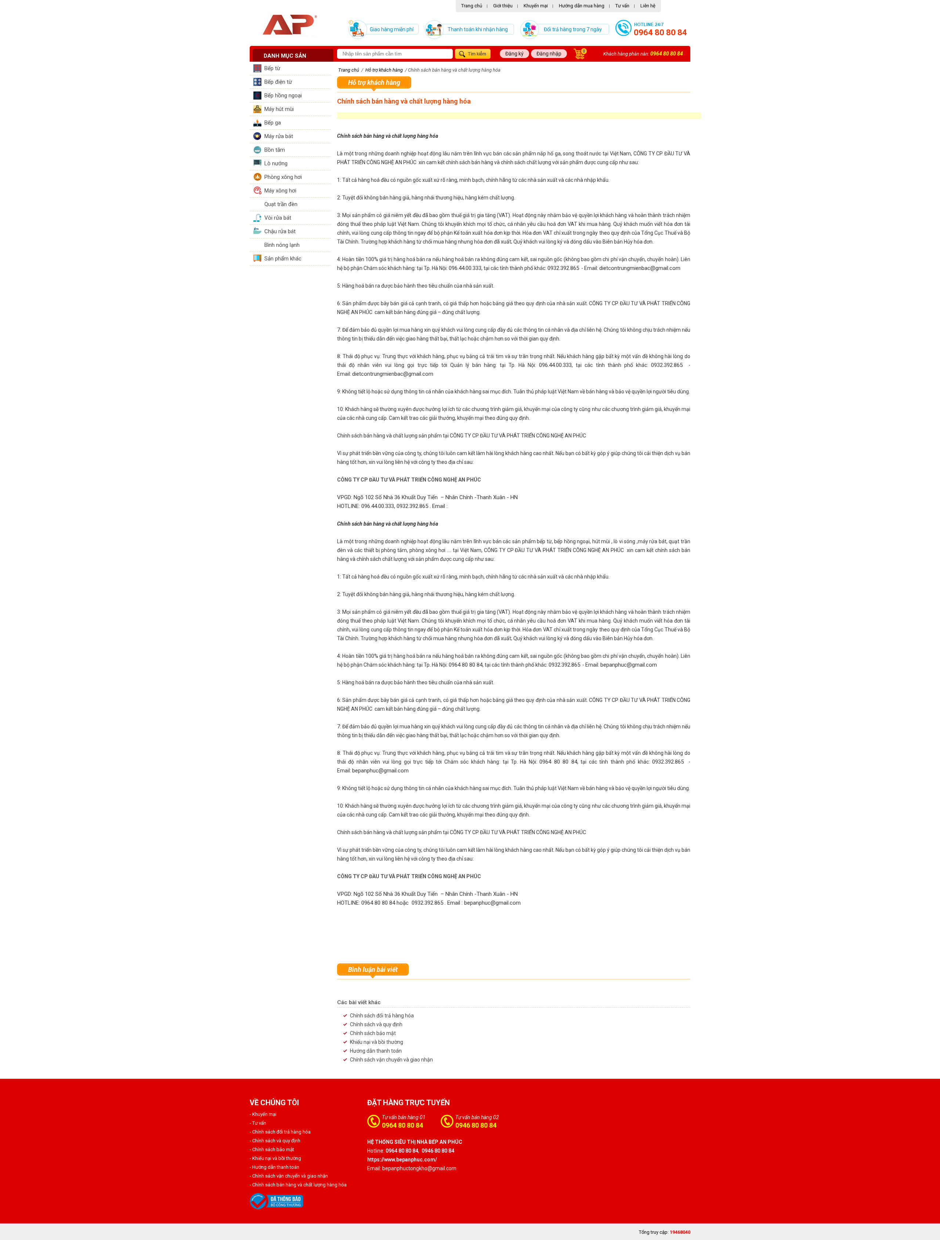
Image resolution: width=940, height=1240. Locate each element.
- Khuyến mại (263, 1114)
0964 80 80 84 (660, 32)
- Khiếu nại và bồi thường (275, 1158)
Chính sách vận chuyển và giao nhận (391, 1060)
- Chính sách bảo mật (272, 1149)
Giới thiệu (503, 5)
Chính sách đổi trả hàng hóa (382, 1016)
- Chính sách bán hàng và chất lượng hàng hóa (298, 1184)
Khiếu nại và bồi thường (376, 1042)
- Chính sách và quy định (275, 1140)
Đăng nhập (548, 54)
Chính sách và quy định (376, 1024)
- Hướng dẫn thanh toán (274, 1167)
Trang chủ (471, 5)
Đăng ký (514, 54)
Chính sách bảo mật (373, 1033)
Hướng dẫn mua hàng (581, 5)
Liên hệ (647, 5)
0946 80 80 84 (475, 1125)
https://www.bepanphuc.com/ (402, 1159)
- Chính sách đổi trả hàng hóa (280, 1132)
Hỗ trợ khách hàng (374, 82)
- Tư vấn (258, 1123)
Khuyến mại (536, 5)
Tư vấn (622, 5)
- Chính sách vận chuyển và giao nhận (289, 1176)
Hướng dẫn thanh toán (376, 1051)
